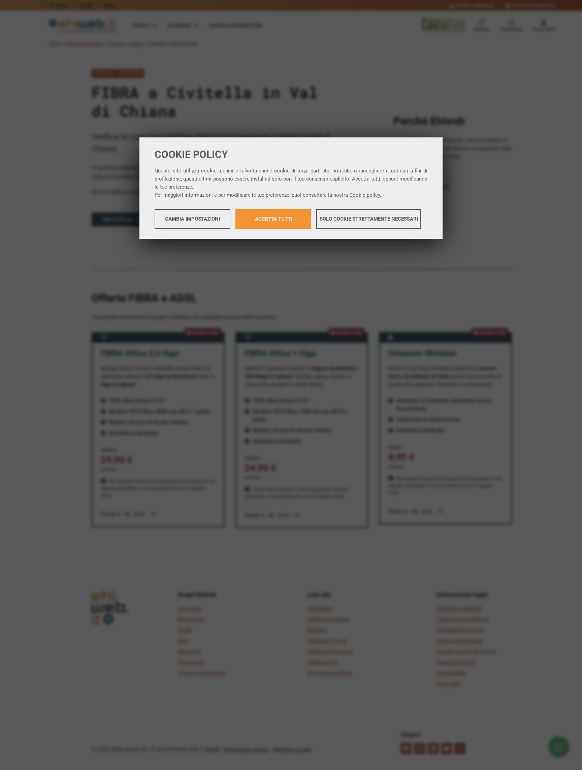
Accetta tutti (273, 219)
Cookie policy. (365, 195)
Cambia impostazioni (192, 219)
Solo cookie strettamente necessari (369, 219)
